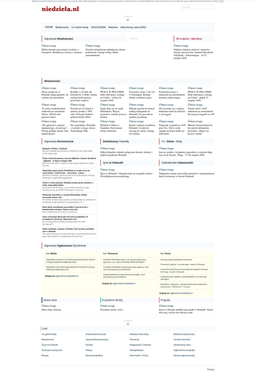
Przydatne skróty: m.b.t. (112, 309)
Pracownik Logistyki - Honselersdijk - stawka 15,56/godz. (183, 264)
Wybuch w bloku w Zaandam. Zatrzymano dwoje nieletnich (111, 127)
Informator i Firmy (139, 355)
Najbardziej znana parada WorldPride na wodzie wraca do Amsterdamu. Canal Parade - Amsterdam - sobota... (66, 171)
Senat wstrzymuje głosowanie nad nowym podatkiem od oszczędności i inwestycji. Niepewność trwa (65, 217)
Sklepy (89, 350)
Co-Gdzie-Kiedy (79, 27)
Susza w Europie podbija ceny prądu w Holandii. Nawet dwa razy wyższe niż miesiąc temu (186, 311)
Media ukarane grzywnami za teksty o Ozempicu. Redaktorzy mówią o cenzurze (62, 51)
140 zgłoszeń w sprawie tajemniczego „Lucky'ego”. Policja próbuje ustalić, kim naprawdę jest (55, 129)
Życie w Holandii (50, 344)
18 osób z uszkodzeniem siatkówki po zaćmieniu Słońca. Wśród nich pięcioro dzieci (53, 113)
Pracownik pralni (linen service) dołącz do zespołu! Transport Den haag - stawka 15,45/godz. (184, 270)
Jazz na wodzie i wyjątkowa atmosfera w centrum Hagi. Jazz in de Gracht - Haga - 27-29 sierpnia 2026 (186, 153)
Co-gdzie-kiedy (49, 334)
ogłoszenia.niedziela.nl (66, 275)
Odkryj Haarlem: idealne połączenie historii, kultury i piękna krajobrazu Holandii (126, 153)
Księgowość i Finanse (140, 344)
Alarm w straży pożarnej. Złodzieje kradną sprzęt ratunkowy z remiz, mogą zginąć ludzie (67, 183)
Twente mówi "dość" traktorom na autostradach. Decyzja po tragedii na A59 (201, 111)
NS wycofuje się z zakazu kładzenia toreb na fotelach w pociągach (172, 111)
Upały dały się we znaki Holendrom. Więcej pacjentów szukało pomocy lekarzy (113, 113)
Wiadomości (62, 27)
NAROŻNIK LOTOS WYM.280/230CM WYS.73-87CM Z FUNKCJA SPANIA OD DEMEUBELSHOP (70, 268)
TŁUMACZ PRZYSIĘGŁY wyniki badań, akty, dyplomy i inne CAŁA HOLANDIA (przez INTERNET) (126, 268)
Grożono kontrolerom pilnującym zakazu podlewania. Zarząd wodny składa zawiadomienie (105, 52)
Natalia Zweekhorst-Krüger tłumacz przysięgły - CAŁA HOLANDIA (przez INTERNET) (124, 275)
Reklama (113, 27)
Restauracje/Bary (94, 355)
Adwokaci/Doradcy (139, 334)
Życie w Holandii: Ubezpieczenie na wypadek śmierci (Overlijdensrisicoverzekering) (126, 175)
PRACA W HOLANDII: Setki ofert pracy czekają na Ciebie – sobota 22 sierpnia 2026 (112, 96)
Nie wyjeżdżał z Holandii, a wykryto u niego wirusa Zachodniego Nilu (83, 127)
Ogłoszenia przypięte (184, 350)
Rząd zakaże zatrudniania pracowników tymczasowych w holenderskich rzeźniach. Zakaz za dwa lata (65, 208)
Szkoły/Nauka (136, 350)
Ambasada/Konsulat (96, 334)
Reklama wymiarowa (184, 334)
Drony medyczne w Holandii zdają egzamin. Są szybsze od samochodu (55, 94)
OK (222, 1)
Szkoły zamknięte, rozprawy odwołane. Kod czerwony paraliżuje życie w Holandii (68, 230)
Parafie (89, 344)
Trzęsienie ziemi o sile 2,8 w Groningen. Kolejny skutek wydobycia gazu (142, 94)
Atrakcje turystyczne (52, 350)
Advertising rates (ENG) (133, 27)
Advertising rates (182, 344)
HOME (49, 27)
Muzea (45, 355)
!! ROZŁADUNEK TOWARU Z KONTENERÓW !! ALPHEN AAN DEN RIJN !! (184, 278)
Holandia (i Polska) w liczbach (54, 148)
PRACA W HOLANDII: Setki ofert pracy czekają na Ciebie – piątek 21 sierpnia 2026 (200, 96)
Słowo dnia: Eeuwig (51, 309)
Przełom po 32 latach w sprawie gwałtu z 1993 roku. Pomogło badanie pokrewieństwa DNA (81, 113)
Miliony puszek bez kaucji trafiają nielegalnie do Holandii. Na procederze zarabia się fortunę (142, 113)
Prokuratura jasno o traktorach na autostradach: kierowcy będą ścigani (172, 94)
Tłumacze (134, 339)
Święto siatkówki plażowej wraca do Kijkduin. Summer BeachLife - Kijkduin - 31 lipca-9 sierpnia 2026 (69, 159)
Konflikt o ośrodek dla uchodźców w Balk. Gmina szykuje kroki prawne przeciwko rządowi (83, 96)
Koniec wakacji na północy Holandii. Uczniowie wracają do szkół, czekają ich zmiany (142, 129)
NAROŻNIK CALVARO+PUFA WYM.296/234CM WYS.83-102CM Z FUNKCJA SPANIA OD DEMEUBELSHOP (70, 260)
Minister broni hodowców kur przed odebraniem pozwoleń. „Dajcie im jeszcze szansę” (200, 129)
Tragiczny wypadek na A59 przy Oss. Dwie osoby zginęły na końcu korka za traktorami (172, 129)
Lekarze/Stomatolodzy (97, 339)
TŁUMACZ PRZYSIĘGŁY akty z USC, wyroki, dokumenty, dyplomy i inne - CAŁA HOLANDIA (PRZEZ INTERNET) (124, 260)
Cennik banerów (182, 339)
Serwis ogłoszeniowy (184, 355)
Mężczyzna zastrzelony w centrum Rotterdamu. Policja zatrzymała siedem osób (64, 195)
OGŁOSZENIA (98, 27)
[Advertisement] (150, 58)
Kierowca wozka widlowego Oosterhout (176, 259)
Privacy (210, 369)
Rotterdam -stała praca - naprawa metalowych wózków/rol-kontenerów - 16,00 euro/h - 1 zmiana (184, 285)
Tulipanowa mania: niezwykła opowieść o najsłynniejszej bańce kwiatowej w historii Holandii (186, 175)
